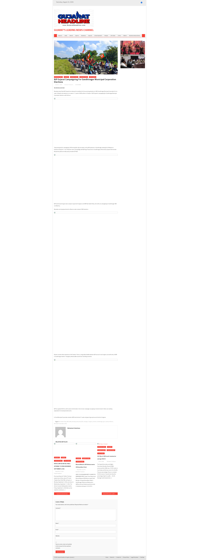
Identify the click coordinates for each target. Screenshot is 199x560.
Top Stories (92, 77)
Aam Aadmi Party (62, 421)
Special (90, 35)
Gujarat (60, 35)
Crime (119, 35)
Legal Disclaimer (134, 557)
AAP (67, 421)
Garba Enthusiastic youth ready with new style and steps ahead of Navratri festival (110, 494)
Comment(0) (78, 84)
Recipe (106, 35)
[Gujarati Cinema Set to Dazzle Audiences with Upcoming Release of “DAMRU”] (132, 48)
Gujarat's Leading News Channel (74, 30)
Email (57, 529)
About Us (112, 557)
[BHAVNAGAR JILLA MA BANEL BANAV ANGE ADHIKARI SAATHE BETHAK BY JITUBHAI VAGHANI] (132, 61)
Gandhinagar (100, 421)
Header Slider (74, 77)
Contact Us (118, 557)
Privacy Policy (126, 557)
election (95, 421)
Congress (90, 421)
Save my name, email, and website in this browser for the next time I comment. (64, 546)
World (71, 35)
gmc (104, 421)
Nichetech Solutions (68, 84)
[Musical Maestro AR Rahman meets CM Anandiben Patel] (86, 449)
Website (57, 536)
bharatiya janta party (76, 421)
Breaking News (58, 77)
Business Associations (134, 35)
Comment (58, 508)
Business (83, 35)
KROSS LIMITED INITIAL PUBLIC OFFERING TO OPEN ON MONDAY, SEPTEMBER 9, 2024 (62, 466)
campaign (85, 421)
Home (107, 557)
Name (57, 523)
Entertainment (98, 35)
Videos (125, 35)
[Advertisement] (121, 21)
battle (70, 421)
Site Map (142, 557)
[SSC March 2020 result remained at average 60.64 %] (107, 444)
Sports (77, 35)
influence (111, 421)
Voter (65, 423)
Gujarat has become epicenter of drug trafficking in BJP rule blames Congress (63, 494)
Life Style (113, 35)
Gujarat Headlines (58, 473)
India (66, 35)
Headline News (83, 77)
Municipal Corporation (59, 423)
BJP (82, 421)
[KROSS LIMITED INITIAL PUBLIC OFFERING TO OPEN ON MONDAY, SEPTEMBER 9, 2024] (64, 449)
